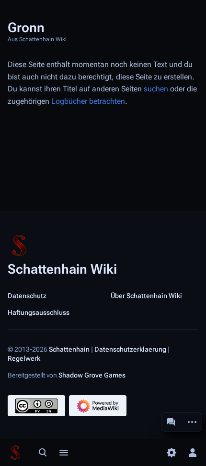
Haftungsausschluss (38, 312)
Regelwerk (24, 358)
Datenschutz (27, 296)
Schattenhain (69, 349)
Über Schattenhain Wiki (146, 296)
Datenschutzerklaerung (130, 349)
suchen (156, 88)
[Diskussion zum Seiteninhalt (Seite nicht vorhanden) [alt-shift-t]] (171, 422)
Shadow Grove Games (92, 375)
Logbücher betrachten (88, 101)
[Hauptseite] (15, 452)
